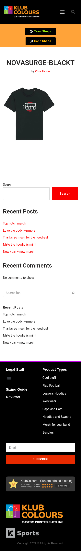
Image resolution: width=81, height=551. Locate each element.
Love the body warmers (19, 230)
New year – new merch (18, 252)
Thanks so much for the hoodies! (25, 237)
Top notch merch (14, 223)
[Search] (73, 293)
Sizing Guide (16, 389)
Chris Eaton (42, 71)
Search (7, 184)
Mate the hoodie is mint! (19, 244)
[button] (62, 12)
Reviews (13, 397)
